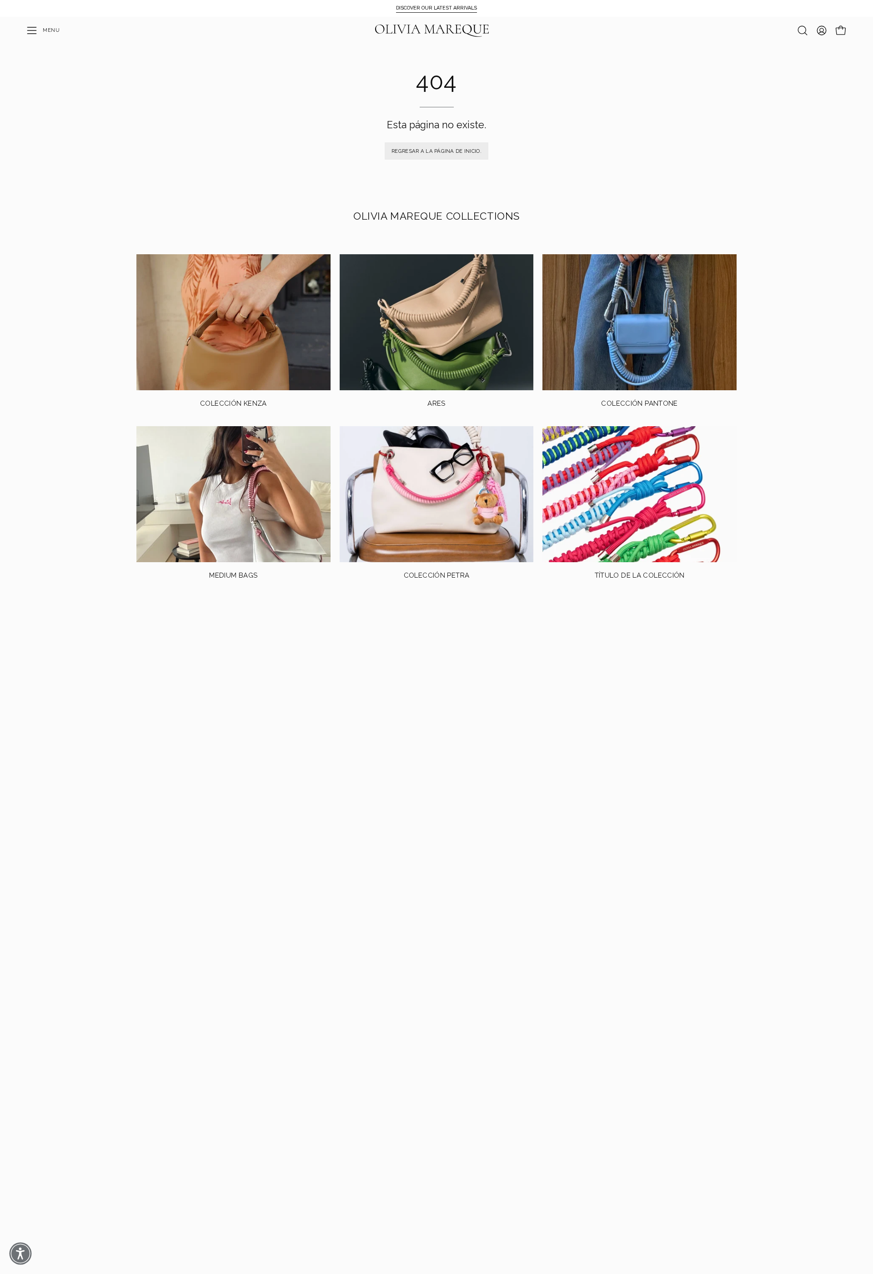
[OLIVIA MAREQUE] (432, 31)
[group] (436, 8)
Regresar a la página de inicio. (436, 151)
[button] (802, 30)
